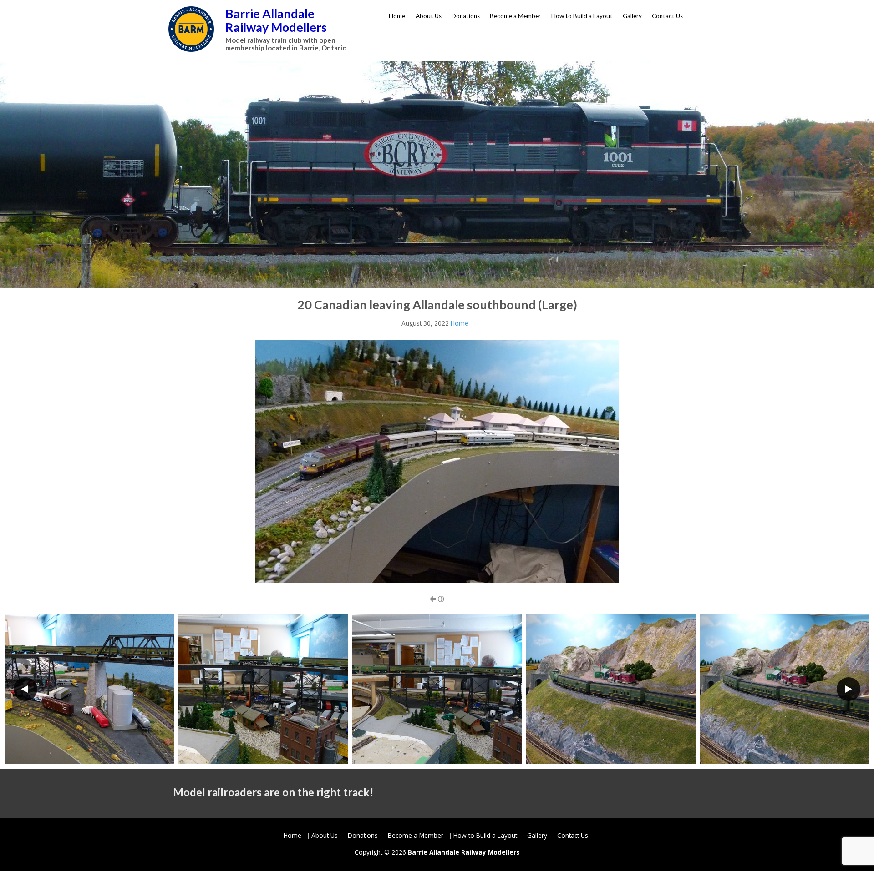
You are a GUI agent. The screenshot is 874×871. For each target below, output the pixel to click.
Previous (25, 689)
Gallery (632, 16)
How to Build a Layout (582, 16)
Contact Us (667, 16)
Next (848, 689)
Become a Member (515, 16)
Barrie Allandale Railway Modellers (276, 20)
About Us (429, 16)
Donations (466, 16)
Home (397, 16)
